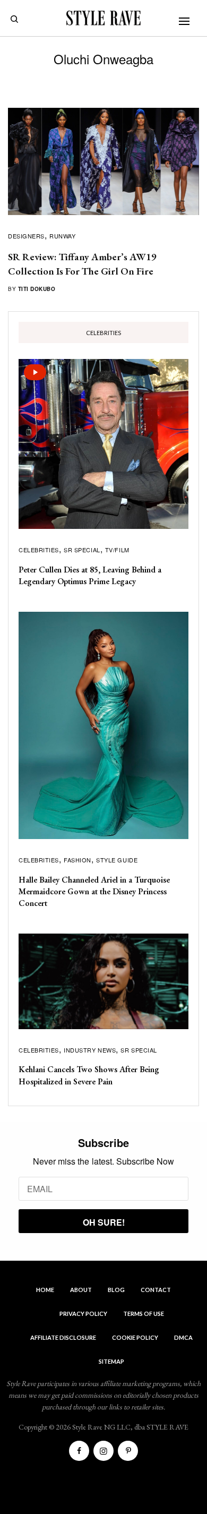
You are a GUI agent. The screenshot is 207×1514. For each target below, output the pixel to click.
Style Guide (116, 860)
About (81, 1289)
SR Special (82, 549)
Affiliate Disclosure (63, 1337)
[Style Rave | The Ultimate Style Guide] (103, 18)
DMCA (183, 1337)
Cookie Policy (135, 1337)
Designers (26, 236)
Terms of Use (143, 1313)
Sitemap (111, 1361)
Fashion (77, 860)
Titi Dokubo (37, 289)
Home (45, 1289)
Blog (116, 1289)
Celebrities (39, 549)
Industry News (90, 1050)
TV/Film (117, 549)
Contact (156, 1289)
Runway (62, 236)
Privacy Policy (83, 1313)
